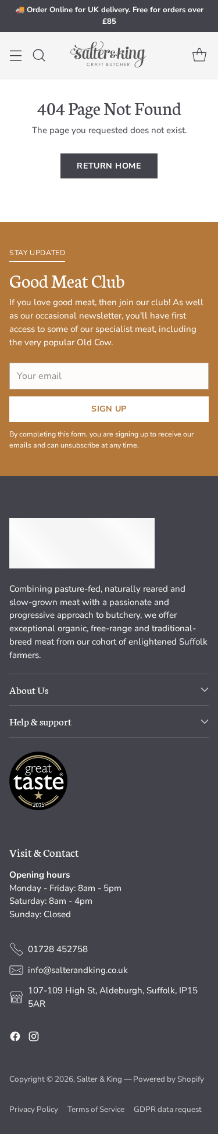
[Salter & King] (109, 55)
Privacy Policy (33, 1109)
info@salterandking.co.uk (78, 970)
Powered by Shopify (168, 1079)
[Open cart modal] (199, 55)
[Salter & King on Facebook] (15, 1038)
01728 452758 (58, 949)
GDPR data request (168, 1109)
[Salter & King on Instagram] (34, 1038)
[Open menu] (15, 55)
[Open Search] (39, 55)
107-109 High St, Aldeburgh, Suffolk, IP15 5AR (113, 997)
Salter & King (99, 1079)
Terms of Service (95, 1109)
